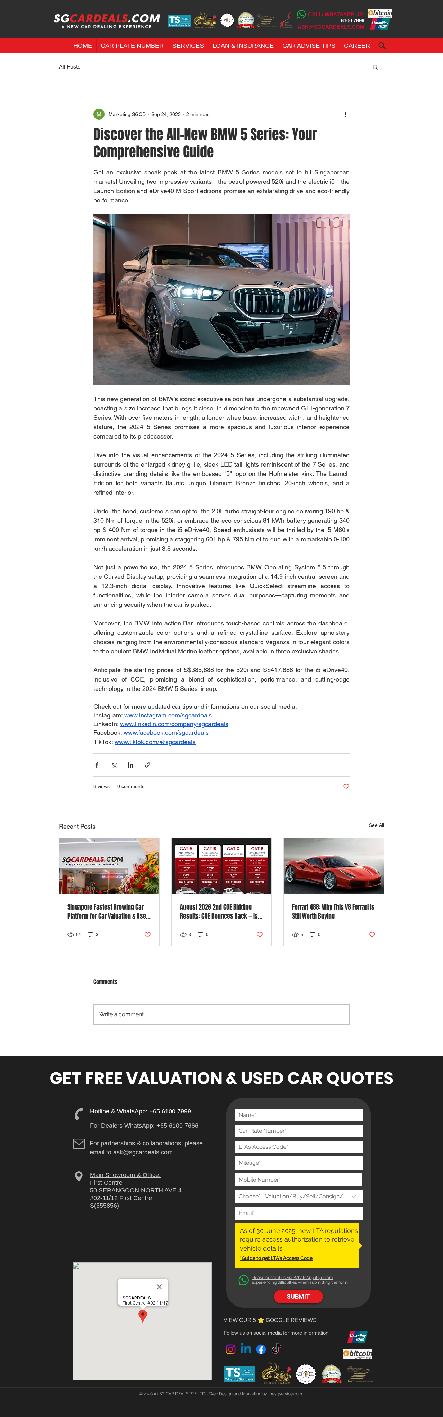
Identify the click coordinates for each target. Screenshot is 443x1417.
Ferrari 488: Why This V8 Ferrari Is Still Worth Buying (333, 912)
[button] (132, 45)
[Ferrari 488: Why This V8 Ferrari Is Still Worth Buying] (334, 866)
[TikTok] (276, 1349)
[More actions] (345, 114)
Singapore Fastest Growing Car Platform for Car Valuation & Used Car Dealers (108, 912)
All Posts (69, 66)
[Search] (382, 45)
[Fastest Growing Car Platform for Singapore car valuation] (109, 866)
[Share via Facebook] (96, 765)
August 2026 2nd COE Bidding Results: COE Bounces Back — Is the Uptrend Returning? (219, 912)
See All (376, 825)
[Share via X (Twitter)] (113, 765)
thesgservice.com (285, 1393)
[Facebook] (261, 1349)
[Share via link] (147, 765)
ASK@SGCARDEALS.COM (331, 27)
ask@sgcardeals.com (143, 1152)
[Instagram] (230, 1349)
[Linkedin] (245, 1349)
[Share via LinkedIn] (130, 765)
